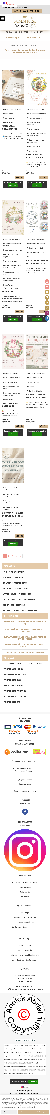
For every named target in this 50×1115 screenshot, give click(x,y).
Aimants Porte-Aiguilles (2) (15, 588)
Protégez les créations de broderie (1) (20, 610)
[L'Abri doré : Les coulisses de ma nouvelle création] (37, 87)
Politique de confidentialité (26, 1107)
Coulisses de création (37, 109)
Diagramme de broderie (37, 114)
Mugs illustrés (18, 960)
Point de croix (25, 945)
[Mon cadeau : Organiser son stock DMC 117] (13, 87)
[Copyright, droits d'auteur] (47, 308)
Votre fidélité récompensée (27, 11)
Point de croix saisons (14, 680)
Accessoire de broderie (13, 109)
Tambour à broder (35, 391)
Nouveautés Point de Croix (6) (16, 583)
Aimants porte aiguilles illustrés (25, 955)
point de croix (9, 118)
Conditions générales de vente (24, 1093)
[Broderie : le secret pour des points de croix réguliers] (37, 351)
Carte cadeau (32, 960)
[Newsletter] (47, 302)
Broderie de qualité (11, 373)
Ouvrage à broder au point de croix (35, 141)
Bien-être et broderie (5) (14, 605)
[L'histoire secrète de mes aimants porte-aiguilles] (37, 217)
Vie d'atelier (9, 123)
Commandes (25, 887)
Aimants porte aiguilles (37, 244)
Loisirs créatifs (34, 129)
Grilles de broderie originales (34, 124)
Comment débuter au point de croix (11, 489)
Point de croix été (35, 147)
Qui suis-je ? (25, 912)
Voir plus (19, 177)
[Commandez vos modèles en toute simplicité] (47, 292)
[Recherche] (47, 297)
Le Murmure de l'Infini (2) (14, 572)
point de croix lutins (13, 669)
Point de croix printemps (15, 691)
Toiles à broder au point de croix (12, 508)
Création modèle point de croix (12, 245)
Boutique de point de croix (15, 696)
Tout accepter (41, 1112)
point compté (9, 114)
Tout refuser (25, 1112)
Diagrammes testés (12, 663)
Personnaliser (9, 1112)
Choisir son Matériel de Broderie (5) (19, 599)
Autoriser (12, 185)
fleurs (29, 663)
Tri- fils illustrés (25, 950)
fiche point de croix (35, 118)
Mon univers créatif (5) (13, 577)
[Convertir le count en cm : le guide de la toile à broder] (13, 465)
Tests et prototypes (13, 685)
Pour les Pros (26, 978)
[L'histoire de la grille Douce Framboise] (13, 351)
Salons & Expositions (25, 922)
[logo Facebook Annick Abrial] (25, 811)
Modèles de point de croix (11, 273)
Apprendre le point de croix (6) (17, 594)
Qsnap (31, 387)
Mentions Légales (24, 1090)
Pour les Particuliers (26, 975)
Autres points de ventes (25, 917)
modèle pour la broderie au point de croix (36, 134)
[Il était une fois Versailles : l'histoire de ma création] (13, 217)
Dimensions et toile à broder (11, 495)
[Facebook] (47, 318)
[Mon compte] (47, 281)
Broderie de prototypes (15, 674)
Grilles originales (11, 261)
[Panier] (47, 287)
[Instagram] (47, 313)
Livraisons (24, 896)
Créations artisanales (37, 252)
